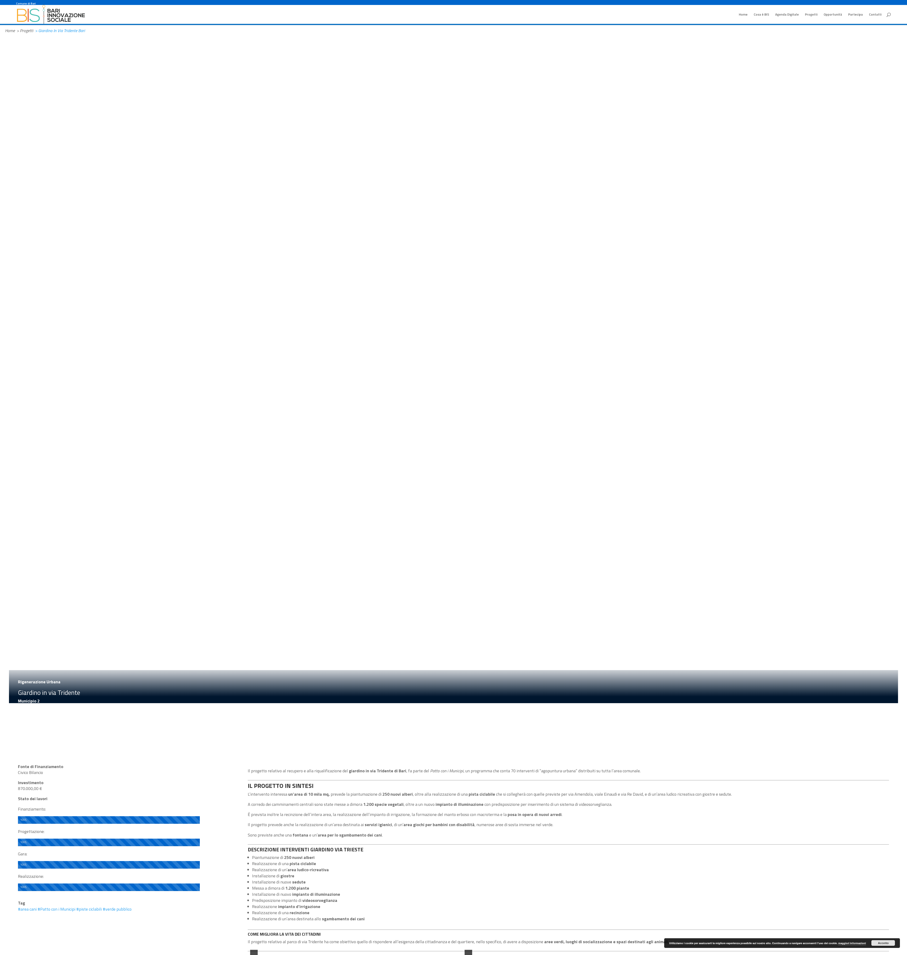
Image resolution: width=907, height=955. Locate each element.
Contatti (875, 15)
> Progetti (25, 30)
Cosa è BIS (761, 15)
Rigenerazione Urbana (39, 682)
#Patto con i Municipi (56, 909)
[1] (356, 949)
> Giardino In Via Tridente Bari (60, 30)
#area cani (27, 909)
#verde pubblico (117, 909)
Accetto (883, 943)
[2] (361, 949)
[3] (366, 949)
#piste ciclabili (89, 909)
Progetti (811, 15)
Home (743, 15)
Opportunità (833, 15)
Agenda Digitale (787, 15)
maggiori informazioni (852, 943)
